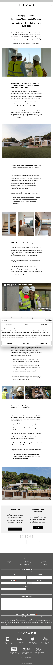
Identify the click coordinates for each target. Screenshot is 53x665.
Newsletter (44, 564)
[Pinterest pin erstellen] (30, 536)
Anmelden (40, 1)
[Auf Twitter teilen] (25, 536)
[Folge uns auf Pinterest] (29, 633)
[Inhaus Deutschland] (26, 5)
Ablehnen (10, 343)
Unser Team (26, 561)
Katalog (9, 561)
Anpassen (26, 343)
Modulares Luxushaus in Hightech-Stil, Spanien (38, 542)
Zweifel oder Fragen (26, 596)
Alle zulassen (43, 343)
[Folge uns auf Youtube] (35, 633)
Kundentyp (26, 586)
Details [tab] (26, 324)
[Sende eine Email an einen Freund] (28, 536)
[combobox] (29, 583)
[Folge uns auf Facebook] (18, 633)
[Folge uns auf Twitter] (24, 633)
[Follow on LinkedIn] (32, 633)
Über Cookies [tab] (44, 324)
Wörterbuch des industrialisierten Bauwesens (14, 542)
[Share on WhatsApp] (21, 536)
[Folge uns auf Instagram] (21, 633)
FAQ (9, 563)
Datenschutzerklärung (28, 657)
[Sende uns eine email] (26, 633)
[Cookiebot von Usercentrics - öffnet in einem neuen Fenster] (46, 320)
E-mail (13, 580)
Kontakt (44, 561)
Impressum (44, 563)
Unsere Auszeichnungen (26, 564)
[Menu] (51, 5)
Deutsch (44, 1)
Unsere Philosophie (26, 563)
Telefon (39, 580)
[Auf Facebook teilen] (23, 536)
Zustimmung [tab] (9, 324)
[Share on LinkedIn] (32, 536)
